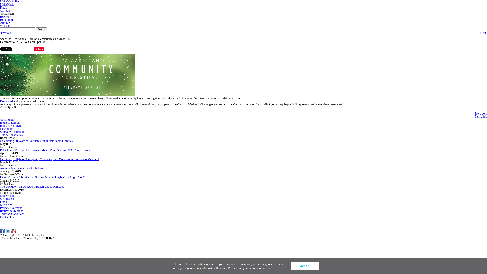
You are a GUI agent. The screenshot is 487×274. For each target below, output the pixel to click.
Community (7, 119)
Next (483, 32)
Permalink (481, 116)
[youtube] (13, 232)
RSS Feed (6, 16)
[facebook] (2, 232)
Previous (6, 32)
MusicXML (7, 204)
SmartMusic (7, 198)
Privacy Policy (236, 268)
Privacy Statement (11, 207)
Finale (3, 7)
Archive (5, 22)
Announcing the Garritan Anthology (22, 168)
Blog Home (7, 19)
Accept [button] (305, 266)
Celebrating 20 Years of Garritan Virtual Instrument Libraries (36, 141)
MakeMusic (7, 4)
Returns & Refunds (11, 211)
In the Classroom (10, 122)
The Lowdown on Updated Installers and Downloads (32, 186)
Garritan (5, 10)
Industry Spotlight (10, 125)
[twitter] (8, 232)
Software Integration (12, 131)
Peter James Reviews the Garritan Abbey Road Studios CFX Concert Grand (46, 150)
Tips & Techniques (11, 134)
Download (6, 101)
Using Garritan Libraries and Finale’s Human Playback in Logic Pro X (42, 177)
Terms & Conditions (12, 214)
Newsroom (480, 113)
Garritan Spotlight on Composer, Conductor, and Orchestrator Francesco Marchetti (49, 159)
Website (5, 25)
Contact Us (7, 217)
